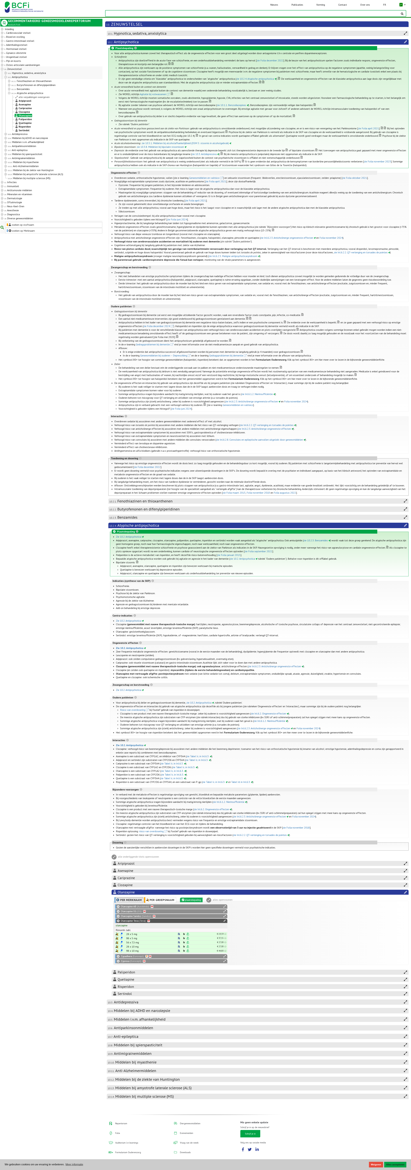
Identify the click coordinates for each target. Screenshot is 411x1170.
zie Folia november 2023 (377, 161)
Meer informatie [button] (74, 1164)
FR (384, 4)
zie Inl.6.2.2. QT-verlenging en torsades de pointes (361, 252)
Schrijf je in (250, 1133)
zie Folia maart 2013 (234, 492)
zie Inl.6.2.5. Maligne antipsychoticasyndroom (233, 256)
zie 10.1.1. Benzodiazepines (231, 105)
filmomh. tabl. (123, 930)
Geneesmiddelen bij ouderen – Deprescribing (163, 355)
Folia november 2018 (258, 492)
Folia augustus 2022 (285, 492)
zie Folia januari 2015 (228, 555)
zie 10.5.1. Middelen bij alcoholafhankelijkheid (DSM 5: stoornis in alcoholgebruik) (185, 143)
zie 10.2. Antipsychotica (242, 558)
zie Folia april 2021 (368, 128)
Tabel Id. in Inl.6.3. (240, 782)
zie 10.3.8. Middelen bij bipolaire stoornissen (160, 146)
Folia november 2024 (331, 237)
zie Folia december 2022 (270, 60)
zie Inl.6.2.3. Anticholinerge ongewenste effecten (286, 237)
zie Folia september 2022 (258, 551)
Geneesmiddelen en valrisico (204, 177)
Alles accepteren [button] (395, 1164)
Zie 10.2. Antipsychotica (128, 536)
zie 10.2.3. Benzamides (315, 540)
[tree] (47, 124)
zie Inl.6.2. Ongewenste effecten (268, 713)
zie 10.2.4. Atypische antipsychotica (255, 78)
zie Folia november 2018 (296, 827)
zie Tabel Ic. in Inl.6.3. (197, 756)
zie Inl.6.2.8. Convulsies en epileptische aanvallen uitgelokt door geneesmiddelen (259, 439)
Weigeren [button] (376, 1164)
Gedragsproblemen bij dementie (153, 344)
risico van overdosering (151, 831)
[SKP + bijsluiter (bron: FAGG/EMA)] (121, 934)
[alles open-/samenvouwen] (224, 906)
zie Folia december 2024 (156, 326)
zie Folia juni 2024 (177, 219)
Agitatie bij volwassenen (153, 94)
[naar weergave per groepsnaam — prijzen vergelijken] (117, 934)
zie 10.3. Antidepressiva (204, 154)
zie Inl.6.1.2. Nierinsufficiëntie (257, 394)
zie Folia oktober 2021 (354, 177)
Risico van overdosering (132, 709)
